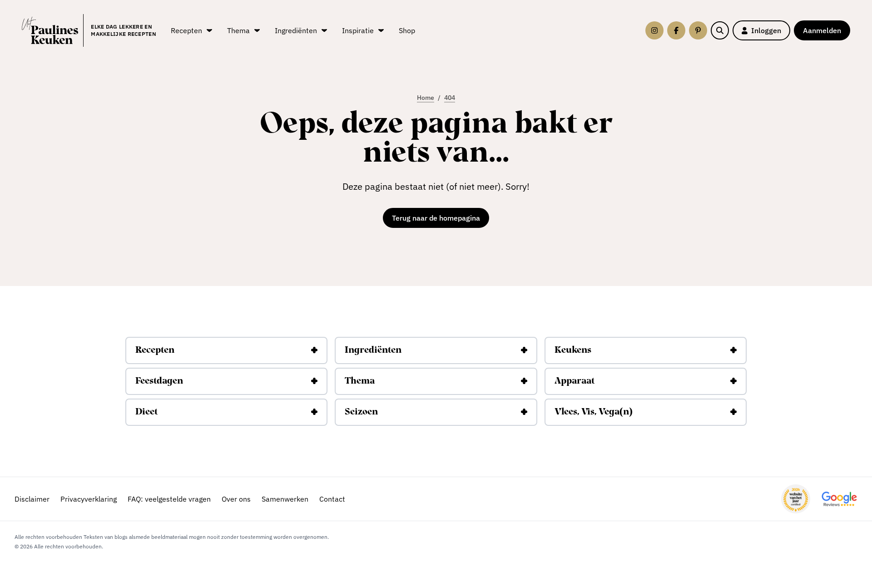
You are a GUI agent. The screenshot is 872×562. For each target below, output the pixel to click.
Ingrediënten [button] (373, 350)
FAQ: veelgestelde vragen (169, 498)
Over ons (236, 498)
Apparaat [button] (575, 381)
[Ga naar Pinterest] (698, 30)
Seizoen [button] (361, 412)
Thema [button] (360, 381)
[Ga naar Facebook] (676, 30)
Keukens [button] (573, 350)
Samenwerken (285, 498)
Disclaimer (32, 498)
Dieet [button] (146, 412)
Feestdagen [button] (159, 381)
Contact (332, 498)
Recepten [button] (154, 350)
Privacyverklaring (88, 498)
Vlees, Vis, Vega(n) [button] (594, 412)
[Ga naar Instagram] (654, 30)
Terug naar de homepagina (436, 217)
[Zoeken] (720, 30)
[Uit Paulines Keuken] (50, 30)
